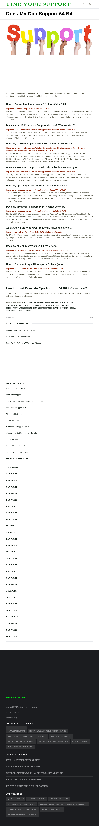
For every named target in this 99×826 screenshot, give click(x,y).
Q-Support (11, 578)
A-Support (11, 474)
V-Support (11, 610)
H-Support (11, 519)
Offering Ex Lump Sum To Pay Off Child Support (25, 401)
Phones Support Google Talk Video (22, 814)
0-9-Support (12, 467)
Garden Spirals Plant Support (23, 767)
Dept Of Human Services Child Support (21, 330)
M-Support (12, 552)
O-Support (11, 565)
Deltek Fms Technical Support (19, 311)
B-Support (11, 480)
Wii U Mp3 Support (13, 395)
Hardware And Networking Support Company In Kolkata (63, 804)
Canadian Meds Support (61, 736)
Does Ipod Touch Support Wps (18, 337)
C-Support (11, 487)
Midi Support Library (59, 799)
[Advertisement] (49, 75)
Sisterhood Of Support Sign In (17, 427)
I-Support (11, 526)
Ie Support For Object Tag (16, 388)
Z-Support (11, 636)
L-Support (11, 545)
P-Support (11, 571)
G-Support (11, 513)
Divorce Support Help (60, 305)
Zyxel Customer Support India (23, 760)
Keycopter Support (80, 741)
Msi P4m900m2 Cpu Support (17, 414)
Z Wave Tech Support (36, 799)
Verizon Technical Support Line (21, 804)
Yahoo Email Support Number (17, 452)
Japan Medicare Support (52, 809)
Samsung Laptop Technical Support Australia (27, 736)
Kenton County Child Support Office (27, 786)
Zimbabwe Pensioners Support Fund (23, 809)
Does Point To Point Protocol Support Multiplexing (28, 305)
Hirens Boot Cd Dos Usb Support (23, 780)
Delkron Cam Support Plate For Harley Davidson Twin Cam (48, 302)
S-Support (11, 591)
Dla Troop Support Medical (64, 308)
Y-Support (11, 630)
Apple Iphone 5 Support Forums (20, 747)
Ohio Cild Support (13, 439)
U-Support (11, 604)
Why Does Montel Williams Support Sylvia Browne (34, 773)
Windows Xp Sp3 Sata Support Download (22, 433)
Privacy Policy (11, 718)
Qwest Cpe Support (16, 799)
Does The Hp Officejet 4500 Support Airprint (23, 343)
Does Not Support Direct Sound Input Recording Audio (29, 308)
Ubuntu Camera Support (15, 446)
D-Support (11, 493)
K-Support (11, 539)
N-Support (11, 558)
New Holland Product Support (21, 741)
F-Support (11, 506)
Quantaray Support (13, 420)
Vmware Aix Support (16, 731)
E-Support (11, 500)
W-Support (12, 617)
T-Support (11, 597)
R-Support (11, 584)
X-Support (11, 623)
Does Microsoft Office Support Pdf (53, 741)
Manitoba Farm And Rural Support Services (47, 731)
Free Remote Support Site (16, 408)
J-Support (11, 532)
